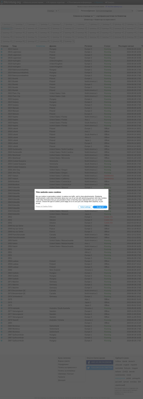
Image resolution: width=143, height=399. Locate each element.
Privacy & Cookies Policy (44, 206)
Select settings (85, 207)
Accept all (100, 207)
